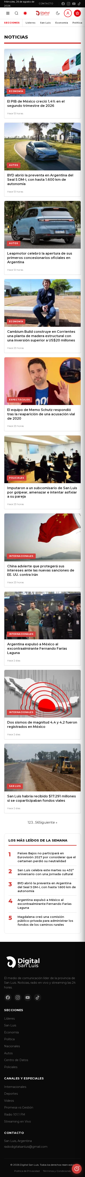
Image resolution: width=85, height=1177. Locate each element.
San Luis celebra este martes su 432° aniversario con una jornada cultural (46, 872)
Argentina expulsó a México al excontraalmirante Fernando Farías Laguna (45, 904)
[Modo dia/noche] (58, 13)
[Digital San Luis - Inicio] (42, 13)
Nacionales (12, 1046)
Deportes (11, 1094)
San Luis (45, 22)
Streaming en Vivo (17, 1121)
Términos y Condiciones (57, 1170)
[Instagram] (68, 3)
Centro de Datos (16, 1060)
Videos (9, 1101)
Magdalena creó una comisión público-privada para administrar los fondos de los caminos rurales (45, 921)
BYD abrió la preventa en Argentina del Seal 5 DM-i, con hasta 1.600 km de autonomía (47, 887)
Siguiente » (48, 822)
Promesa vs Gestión (18, 1107)
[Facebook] (63, 3)
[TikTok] (79, 3)
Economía (61, 22)
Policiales (10, 1067)
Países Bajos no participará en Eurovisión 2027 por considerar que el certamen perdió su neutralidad (47, 857)
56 (37, 822)
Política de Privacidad (27, 1170)
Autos (8, 1053)
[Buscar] (16, 13)
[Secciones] (8, 13)
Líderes (30, 22)
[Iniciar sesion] (68, 13)
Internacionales (15, 1087)
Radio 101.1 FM (14, 1114)
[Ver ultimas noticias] (77, 1169)
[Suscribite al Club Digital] (77, 13)
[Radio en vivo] (25, 13)
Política (77, 22)
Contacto (46, 3)
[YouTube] (74, 3)
